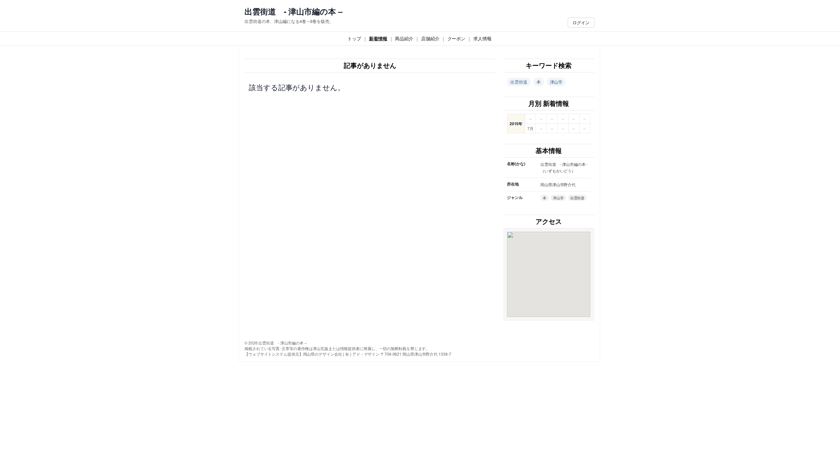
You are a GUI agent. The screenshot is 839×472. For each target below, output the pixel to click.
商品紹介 (404, 38)
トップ (354, 38)
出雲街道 (518, 82)
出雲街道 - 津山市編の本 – (293, 11)
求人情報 (482, 38)
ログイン (581, 22)
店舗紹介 (430, 38)
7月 (530, 128)
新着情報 (378, 38)
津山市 (556, 82)
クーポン (456, 38)
